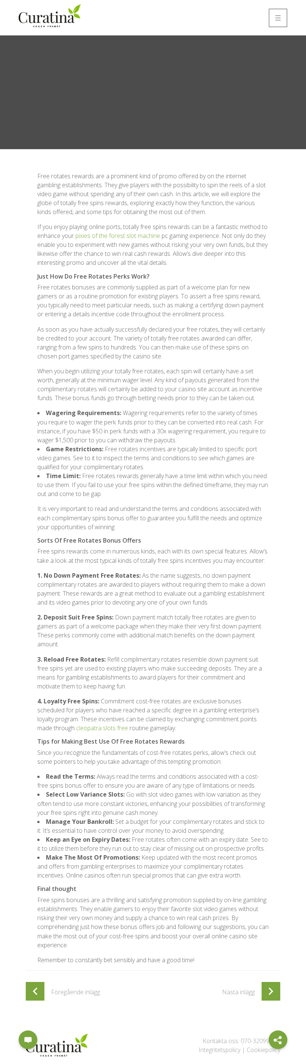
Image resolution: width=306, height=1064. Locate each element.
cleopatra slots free (102, 728)
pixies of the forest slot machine (117, 236)
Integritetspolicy (219, 1050)
